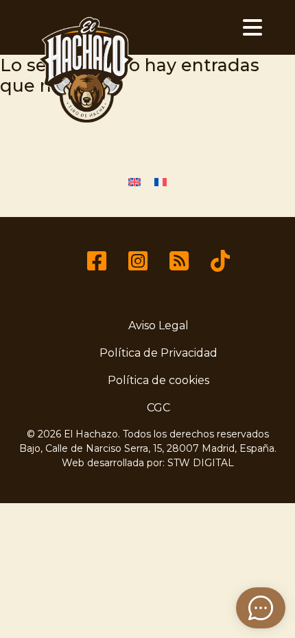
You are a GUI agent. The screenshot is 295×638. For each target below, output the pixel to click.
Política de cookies (158, 380)
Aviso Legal (158, 325)
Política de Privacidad (158, 352)
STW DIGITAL (200, 463)
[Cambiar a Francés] (161, 182)
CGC (158, 407)
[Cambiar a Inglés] (134, 182)
